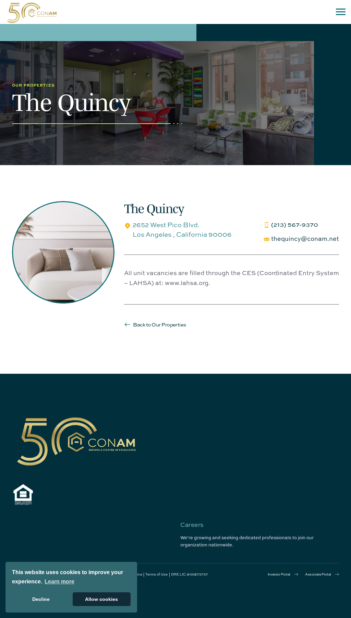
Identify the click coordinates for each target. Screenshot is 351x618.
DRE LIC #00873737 (189, 574)
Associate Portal (318, 574)
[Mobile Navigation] (340, 12)
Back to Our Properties (159, 324)
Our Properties (33, 85)
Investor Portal (279, 574)
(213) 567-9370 (294, 224)
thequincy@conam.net (305, 238)
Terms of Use (156, 574)
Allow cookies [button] (101, 599)
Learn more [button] (59, 581)
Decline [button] (41, 599)
